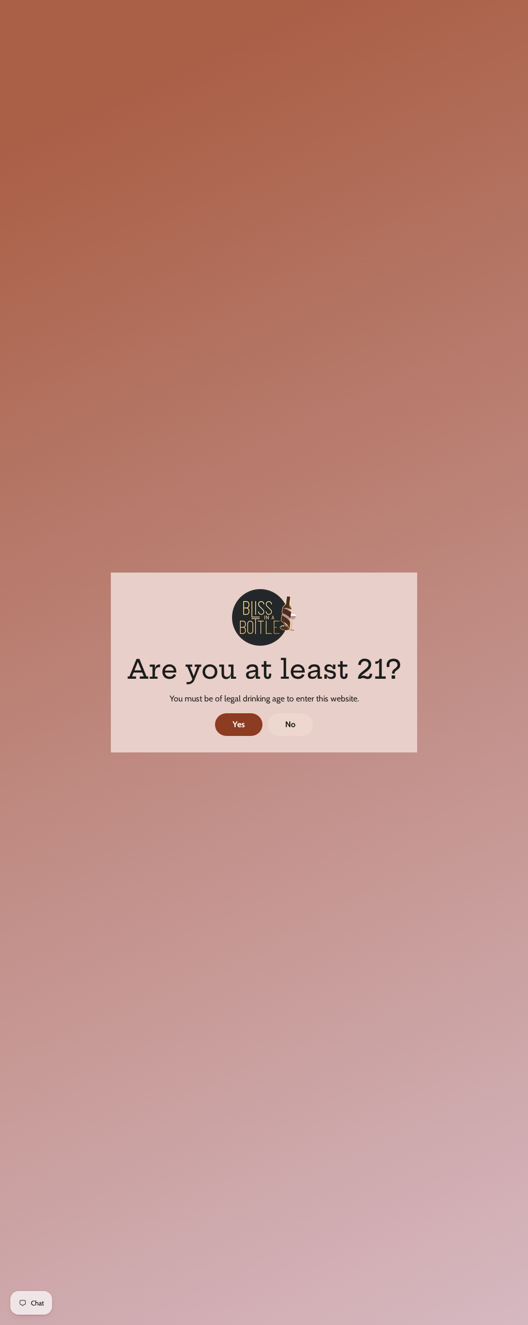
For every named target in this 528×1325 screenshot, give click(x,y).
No (290, 724)
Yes (239, 724)
